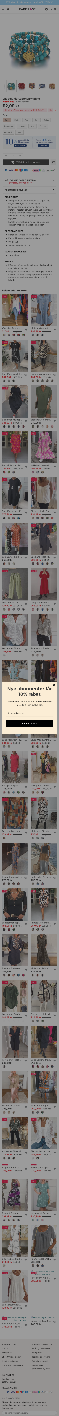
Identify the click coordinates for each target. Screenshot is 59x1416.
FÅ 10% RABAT (29, 723)
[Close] (54, 685)
